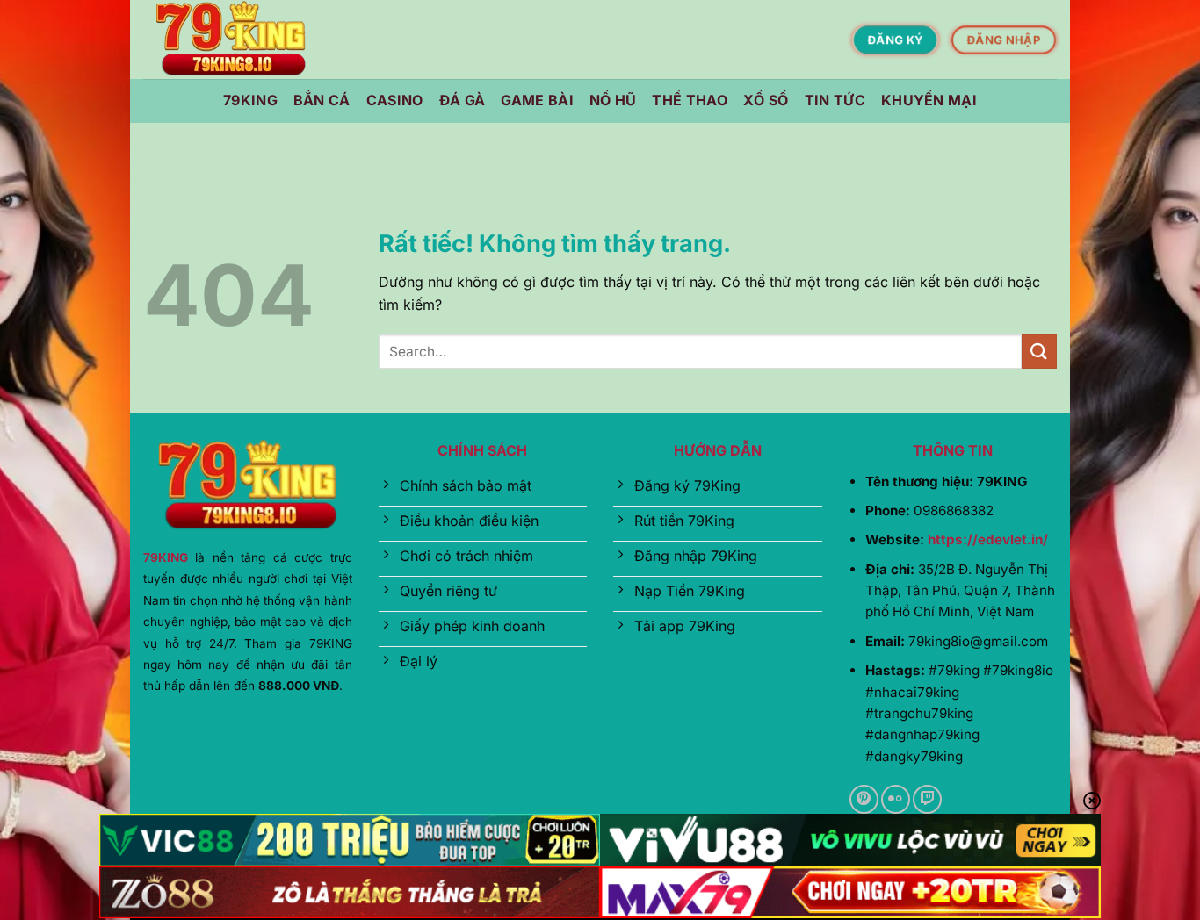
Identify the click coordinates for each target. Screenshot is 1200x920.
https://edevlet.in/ (988, 539)
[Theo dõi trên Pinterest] (863, 799)
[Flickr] (895, 799)
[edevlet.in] (231, 40)
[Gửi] (1039, 351)
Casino (394, 100)
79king (250, 100)
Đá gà (462, 100)
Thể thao (689, 100)
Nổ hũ (613, 100)
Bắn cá (322, 100)
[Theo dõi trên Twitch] (927, 799)
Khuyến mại (929, 100)
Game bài (537, 100)
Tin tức (835, 100)
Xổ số (766, 100)
